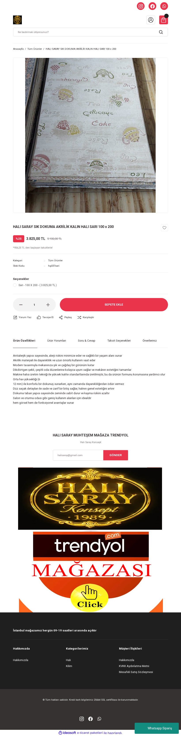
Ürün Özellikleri (24, 340)
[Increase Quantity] (48, 304)
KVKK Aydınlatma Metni (134, 666)
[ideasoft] (67, 733)
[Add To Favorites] (164, 227)
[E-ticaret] (90, 733)
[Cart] (163, 19)
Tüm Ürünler (55, 260)
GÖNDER (115, 455)
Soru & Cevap (86, 340)
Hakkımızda (20, 660)
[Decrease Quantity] (21, 304)
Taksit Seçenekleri (119, 340)
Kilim (69, 666)
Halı (68, 660)
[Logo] (17, 19)
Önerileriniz (150, 340)
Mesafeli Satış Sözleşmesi (136, 672)
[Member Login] (150, 19)
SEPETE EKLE (114, 304)
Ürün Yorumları (56, 340)
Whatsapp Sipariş (160, 728)
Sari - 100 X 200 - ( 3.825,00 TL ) (38, 285)
